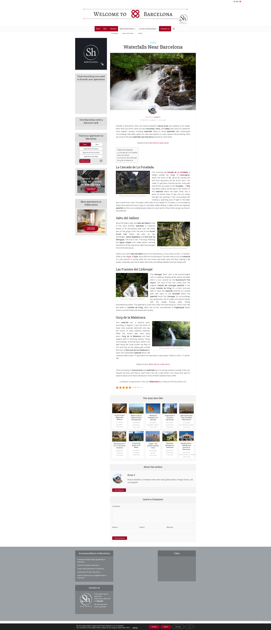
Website (170, 527)
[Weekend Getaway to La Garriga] (153, 408)
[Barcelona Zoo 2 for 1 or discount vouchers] (119, 436)
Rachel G (137, 425)
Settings (178, 627)
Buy (105, 29)
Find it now (84, 161)
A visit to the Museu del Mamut (119, 417)
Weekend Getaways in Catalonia (169, 445)
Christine (171, 425)
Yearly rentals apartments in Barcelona (90, 569)
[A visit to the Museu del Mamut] (119, 408)
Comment (116, 506)
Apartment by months (91, 153)
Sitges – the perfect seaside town (153, 446)
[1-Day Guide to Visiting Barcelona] (169, 408)
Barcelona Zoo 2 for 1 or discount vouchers (119, 446)
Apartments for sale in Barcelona (88, 572)
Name (115, 527)
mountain (176, 293)
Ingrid (120, 424)
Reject (166, 627)
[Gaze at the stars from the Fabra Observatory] (186, 408)
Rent (98, 29)
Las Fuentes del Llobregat (127, 158)
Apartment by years (91, 149)
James (120, 453)
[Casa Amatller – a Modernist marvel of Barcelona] (186, 436)
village (128, 256)
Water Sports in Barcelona (159, 364)
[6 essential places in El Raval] (136, 436)
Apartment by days (91, 156)
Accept (154, 627)
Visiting (153, 42)
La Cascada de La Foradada (127, 152)
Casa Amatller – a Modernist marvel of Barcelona (186, 446)
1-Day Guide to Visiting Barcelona (170, 418)
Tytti (154, 453)
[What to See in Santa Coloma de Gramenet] (136, 408)
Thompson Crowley (187, 425)
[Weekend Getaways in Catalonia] (169, 436)
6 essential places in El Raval (136, 445)
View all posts (119, 490)
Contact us (165, 29)
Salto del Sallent (123, 155)
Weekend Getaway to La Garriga (153, 418)
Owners (113, 29)
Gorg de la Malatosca (125, 160)
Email (142, 527)
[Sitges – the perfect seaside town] (153, 436)
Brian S (157, 117)
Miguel (137, 452)
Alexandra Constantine (188, 454)
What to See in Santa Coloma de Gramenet (136, 418)
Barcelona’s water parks (159, 143)
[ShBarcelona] (135, 14)
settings (135, 628)
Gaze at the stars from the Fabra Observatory (186, 418)
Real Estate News (127, 29)
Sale (97, 144)
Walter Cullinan (154, 425)
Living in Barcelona (147, 29)
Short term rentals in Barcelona (88, 565)
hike (188, 186)
